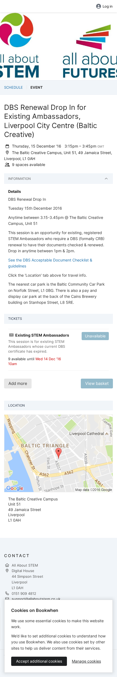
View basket (97, 383)
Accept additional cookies (39, 661)
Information (19, 179)
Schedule (13, 87)
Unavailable (95, 336)
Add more (17, 383)
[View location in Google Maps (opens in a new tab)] (58, 453)
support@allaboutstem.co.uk (36, 599)
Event (36, 87)
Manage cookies (86, 661)
